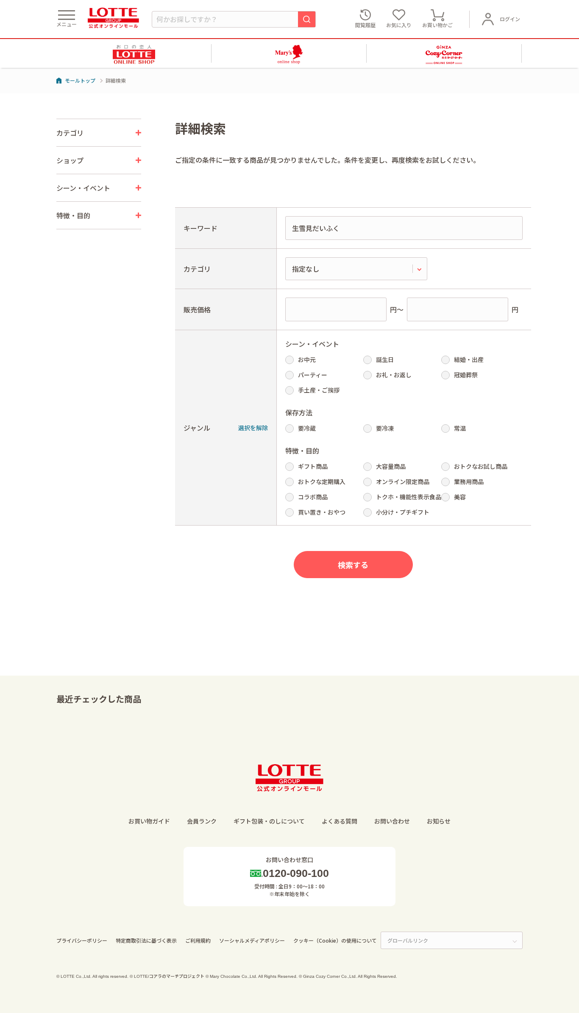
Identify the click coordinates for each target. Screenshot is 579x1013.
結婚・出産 (469, 359)
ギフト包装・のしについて (269, 821)
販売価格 (197, 309)
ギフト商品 (313, 466)
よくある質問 (339, 821)
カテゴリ (197, 269)
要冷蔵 (307, 428)
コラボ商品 (313, 497)
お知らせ (439, 821)
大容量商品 (391, 466)
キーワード (200, 228)
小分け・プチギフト (402, 512)
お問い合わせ (392, 821)
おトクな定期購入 (321, 481)
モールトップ (80, 80)
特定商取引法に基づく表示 (146, 940)
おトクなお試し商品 (480, 466)
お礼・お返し (394, 374)
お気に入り (399, 24)
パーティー (312, 374)
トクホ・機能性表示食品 (408, 497)
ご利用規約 (198, 940)
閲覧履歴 (365, 24)
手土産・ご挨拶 (319, 390)
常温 (460, 428)
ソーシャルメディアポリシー (252, 940)
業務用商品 (469, 481)
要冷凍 (385, 428)
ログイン (510, 18)
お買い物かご (437, 24)
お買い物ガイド (149, 821)
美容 (460, 497)
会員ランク (202, 821)
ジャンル (197, 428)
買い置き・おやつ (321, 512)
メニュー (66, 24)
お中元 (307, 359)
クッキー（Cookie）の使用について (335, 940)
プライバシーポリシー (81, 940)
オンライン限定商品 (402, 481)
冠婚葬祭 (466, 374)
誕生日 (385, 359)
